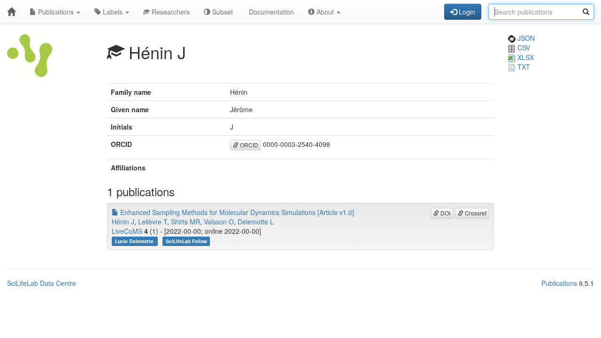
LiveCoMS (127, 231)
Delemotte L (256, 221)
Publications (56, 11)
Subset (221, 11)
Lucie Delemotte (135, 241)
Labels (112, 11)
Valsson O (219, 221)
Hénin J (123, 221)
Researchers (170, 11)
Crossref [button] (474, 213)
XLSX (525, 57)
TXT (523, 66)
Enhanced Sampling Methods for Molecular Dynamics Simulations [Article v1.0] (236, 212)
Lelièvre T (152, 221)
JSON (525, 38)
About (325, 11)
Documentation (270, 11)
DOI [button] (444, 213)
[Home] (11, 11)
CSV (523, 47)
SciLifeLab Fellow (186, 241)
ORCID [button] (248, 145)
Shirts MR (185, 221)
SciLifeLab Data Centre (41, 283)
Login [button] (466, 11)
